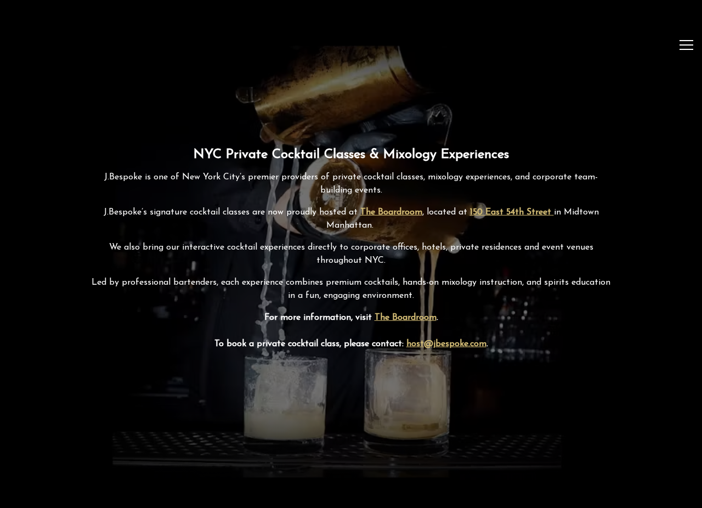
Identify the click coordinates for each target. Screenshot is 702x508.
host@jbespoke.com (446, 344)
